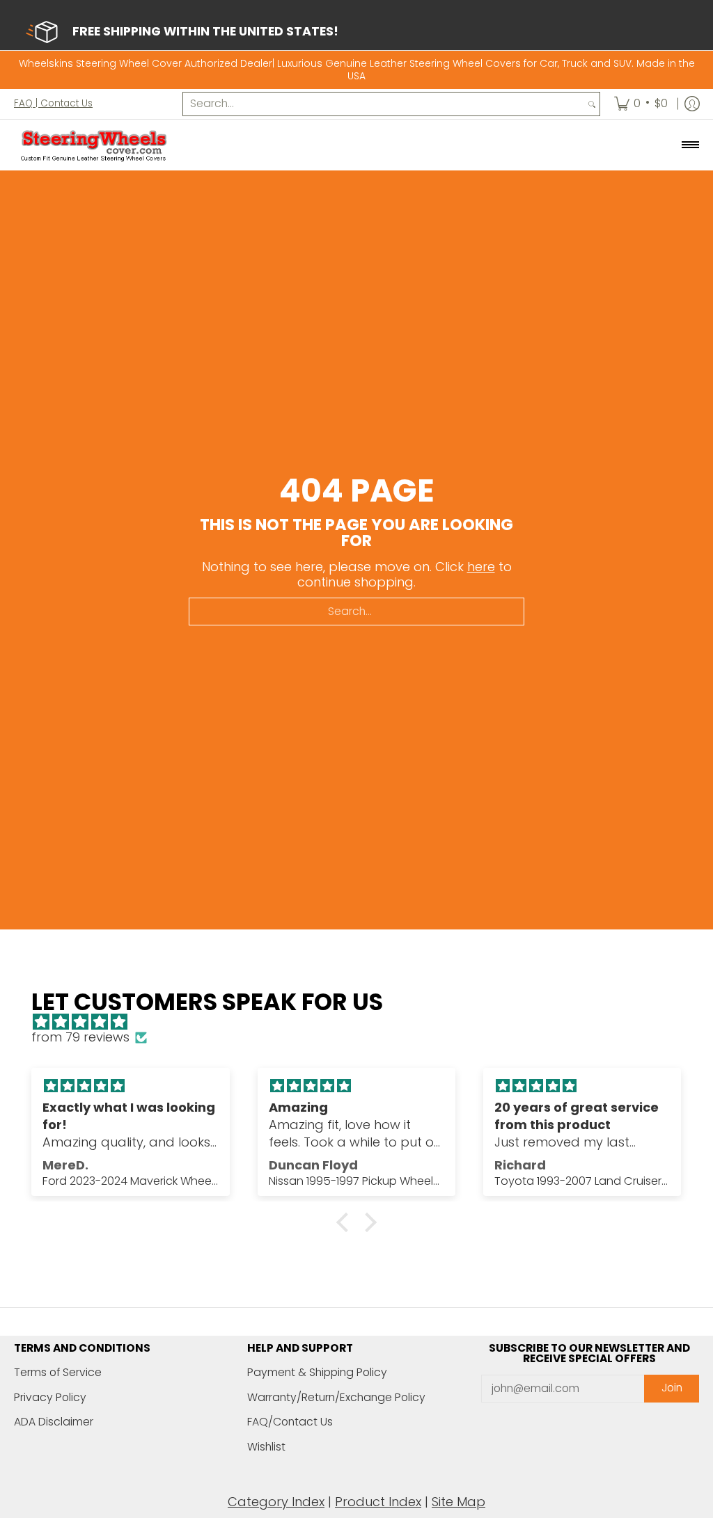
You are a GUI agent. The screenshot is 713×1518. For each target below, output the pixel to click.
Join (671, 1388)
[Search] (592, 104)
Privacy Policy (50, 1397)
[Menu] (689, 145)
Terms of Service (58, 1372)
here (481, 566)
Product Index (378, 1501)
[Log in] (692, 104)
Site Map (458, 1501)
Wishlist (266, 1447)
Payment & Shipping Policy (317, 1372)
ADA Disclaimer (53, 1422)
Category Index (276, 1501)
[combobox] (383, 104)
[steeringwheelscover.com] (94, 145)
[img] (363, 1022)
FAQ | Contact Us (53, 103)
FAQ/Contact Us (290, 1422)
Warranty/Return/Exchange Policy (336, 1397)
